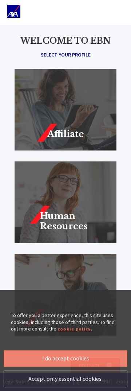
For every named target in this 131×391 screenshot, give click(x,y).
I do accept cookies (65, 358)
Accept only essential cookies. (65, 378)
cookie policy (74, 329)
